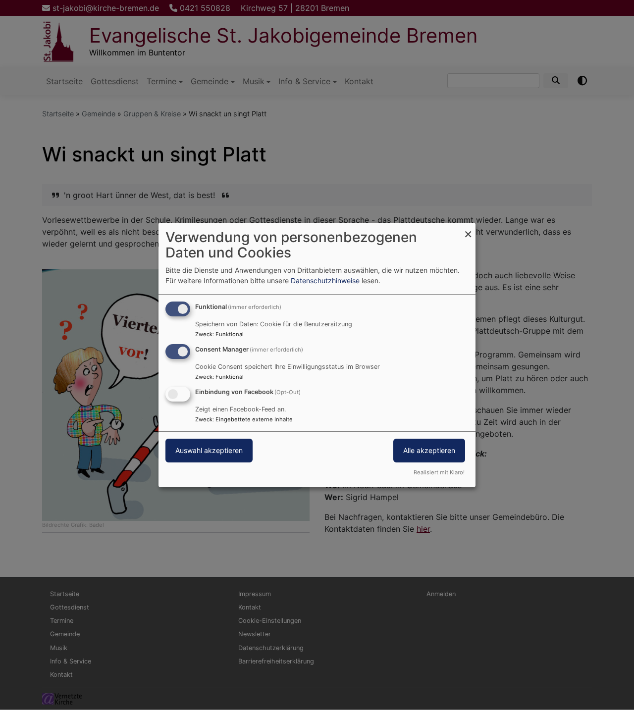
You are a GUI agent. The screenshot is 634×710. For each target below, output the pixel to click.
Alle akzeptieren (429, 450)
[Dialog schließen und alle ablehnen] (468, 229)
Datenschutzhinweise (325, 280)
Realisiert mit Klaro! (439, 472)
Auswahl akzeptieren (209, 450)
